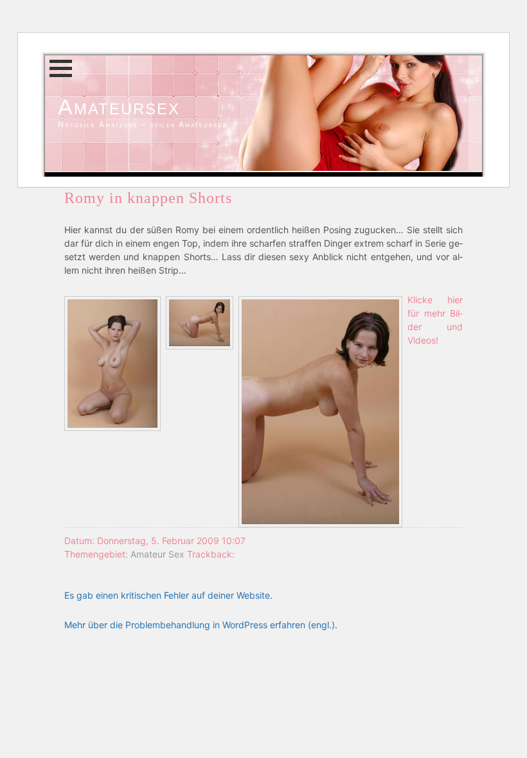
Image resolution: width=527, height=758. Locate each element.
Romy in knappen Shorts (148, 198)
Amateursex (119, 106)
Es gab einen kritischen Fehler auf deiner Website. (168, 595)
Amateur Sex (157, 554)
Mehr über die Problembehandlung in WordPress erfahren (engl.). (200, 624)
